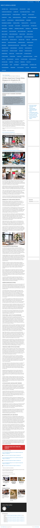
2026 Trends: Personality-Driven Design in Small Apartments (33, 106)
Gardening (11, 28)
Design (10, 17)
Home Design (4, 45)
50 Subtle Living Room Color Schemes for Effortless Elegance (33, 117)
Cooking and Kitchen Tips (6, 14)
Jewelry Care (11, 53)
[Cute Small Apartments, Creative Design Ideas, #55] (21, 491)
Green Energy (35, 28)
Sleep (11, 64)
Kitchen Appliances (27, 53)
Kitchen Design (12, 56)
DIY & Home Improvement (32, 17)
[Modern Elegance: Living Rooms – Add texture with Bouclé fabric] (5, 491)
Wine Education (34, 67)
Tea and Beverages (5, 67)
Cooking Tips (24, 14)
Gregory (8, 506)
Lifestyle (3, 59)
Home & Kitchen (22, 34)
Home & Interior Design (13, 34)
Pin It (6, 485)
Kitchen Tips (19, 56)
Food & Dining (4, 25)
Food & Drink (11, 25)
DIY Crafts (3, 20)
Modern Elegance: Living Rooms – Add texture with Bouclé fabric (5, 496)
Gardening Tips (28, 28)
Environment (28, 20)
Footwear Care (33, 25)
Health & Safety (4, 31)
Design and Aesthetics (17, 17)
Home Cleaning (34, 39)
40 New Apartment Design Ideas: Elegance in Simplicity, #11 (15, 517)
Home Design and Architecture (13, 45)
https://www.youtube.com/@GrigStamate (8, 132)
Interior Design (4, 53)
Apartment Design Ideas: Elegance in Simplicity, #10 (14, 515)
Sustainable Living (33, 64)
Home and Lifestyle (13, 39)
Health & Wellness (12, 31)
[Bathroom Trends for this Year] (13, 494)
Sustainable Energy (24, 64)
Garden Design (4, 28)
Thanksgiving (12, 67)
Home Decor (4, 42)
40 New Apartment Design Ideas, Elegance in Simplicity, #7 (12, 465)
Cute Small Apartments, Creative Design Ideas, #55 (21, 496)
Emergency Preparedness (19, 20)
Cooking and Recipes (16, 14)
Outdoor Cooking (24, 59)
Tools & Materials (20, 67)
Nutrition (17, 59)
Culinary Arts (4, 17)
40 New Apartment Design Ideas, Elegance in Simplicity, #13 (15, 520)
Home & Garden (30, 31)
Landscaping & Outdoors (27, 56)
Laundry (35, 56)
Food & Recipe (17, 25)
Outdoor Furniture (32, 59)
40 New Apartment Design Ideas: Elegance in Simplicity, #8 (12, 455)
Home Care (28, 39)
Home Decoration (30, 42)
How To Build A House (8, 5)
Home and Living (21, 39)
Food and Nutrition (25, 25)
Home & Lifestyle (30, 34)
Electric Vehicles (10, 20)
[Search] (36, 75)
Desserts (24, 17)
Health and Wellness (22, 31)
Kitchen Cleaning (5, 56)
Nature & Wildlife (10, 59)
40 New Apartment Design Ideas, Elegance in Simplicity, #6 (12, 460)
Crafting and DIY (31, 14)
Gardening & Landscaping (19, 28)
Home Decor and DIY (21, 42)
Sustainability (16, 64)
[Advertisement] (33, 90)
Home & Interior (4, 34)
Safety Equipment (5, 64)
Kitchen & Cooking (19, 53)
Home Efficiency (23, 45)
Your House (4, 70)
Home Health (30, 45)
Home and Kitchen (5, 39)
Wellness (27, 67)
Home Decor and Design (12, 42)
